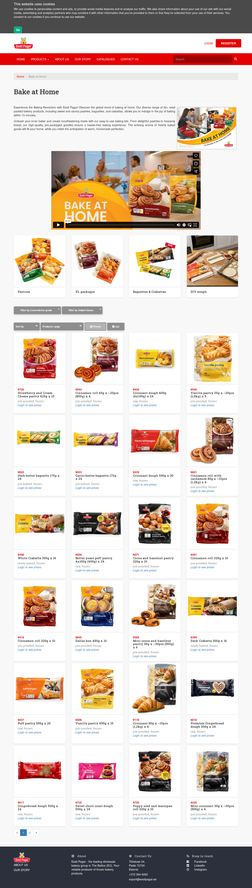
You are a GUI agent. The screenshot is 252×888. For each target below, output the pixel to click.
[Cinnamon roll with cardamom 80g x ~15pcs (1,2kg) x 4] (212, 441)
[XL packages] (97, 261)
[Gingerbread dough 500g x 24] (40, 771)
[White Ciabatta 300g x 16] (40, 524)
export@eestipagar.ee (143, 879)
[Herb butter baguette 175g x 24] (40, 441)
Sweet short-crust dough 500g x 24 (94, 807)
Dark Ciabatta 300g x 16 (209, 641)
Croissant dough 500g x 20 (153, 475)
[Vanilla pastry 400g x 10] (97, 689)
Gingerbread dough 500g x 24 (38, 807)
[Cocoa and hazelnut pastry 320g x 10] (155, 524)
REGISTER (228, 43)
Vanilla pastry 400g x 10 (94, 723)
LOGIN (208, 43)
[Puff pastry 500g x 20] (40, 689)
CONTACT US (129, 59)
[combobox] (37, 310)
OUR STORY (83, 59)
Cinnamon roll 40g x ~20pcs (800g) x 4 (97, 394)
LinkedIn (199, 865)
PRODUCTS (39, 59)
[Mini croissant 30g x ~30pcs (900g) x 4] (212, 771)
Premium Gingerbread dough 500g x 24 (207, 725)
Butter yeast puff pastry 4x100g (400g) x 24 (93, 559)
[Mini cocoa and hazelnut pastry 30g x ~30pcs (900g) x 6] (155, 606)
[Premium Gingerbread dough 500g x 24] (212, 689)
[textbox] (37, 310)
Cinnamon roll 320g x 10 (209, 558)
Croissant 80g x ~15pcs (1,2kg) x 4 (150, 725)
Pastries (24, 292)
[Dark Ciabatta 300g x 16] (212, 606)
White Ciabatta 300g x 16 (37, 558)
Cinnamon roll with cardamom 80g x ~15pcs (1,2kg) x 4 (209, 479)
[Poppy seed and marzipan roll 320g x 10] (155, 771)
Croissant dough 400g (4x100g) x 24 (149, 394)
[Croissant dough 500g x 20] (155, 441)
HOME (21, 59)
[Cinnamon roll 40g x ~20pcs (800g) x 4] (97, 358)
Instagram (200, 869)
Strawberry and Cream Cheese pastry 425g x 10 (36, 394)
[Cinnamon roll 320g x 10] (212, 524)
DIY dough (199, 292)
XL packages (85, 292)
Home (20, 76)
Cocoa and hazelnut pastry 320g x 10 (153, 559)
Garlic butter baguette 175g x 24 (95, 477)
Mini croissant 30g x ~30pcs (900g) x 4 (212, 807)
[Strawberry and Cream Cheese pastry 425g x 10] (40, 358)
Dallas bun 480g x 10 (91, 641)
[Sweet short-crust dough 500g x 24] (97, 771)
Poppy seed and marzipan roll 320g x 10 (152, 807)
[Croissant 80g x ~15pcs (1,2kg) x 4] (155, 689)
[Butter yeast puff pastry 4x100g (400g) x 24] (97, 524)
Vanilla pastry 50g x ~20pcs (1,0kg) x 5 (212, 394)
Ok (18, 30)
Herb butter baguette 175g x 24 (39, 477)
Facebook (200, 861)
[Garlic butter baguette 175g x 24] (97, 441)
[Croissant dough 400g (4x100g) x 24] (155, 358)
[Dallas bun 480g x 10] (97, 606)
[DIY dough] (212, 261)
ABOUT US (62, 59)
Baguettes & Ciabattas (149, 292)
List (117, 326)
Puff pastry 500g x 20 (34, 723)
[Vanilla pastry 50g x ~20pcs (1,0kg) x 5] (212, 358)
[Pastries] (40, 261)
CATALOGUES (106, 59)
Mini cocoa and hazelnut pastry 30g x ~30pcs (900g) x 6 (153, 644)
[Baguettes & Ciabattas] (155, 261)
